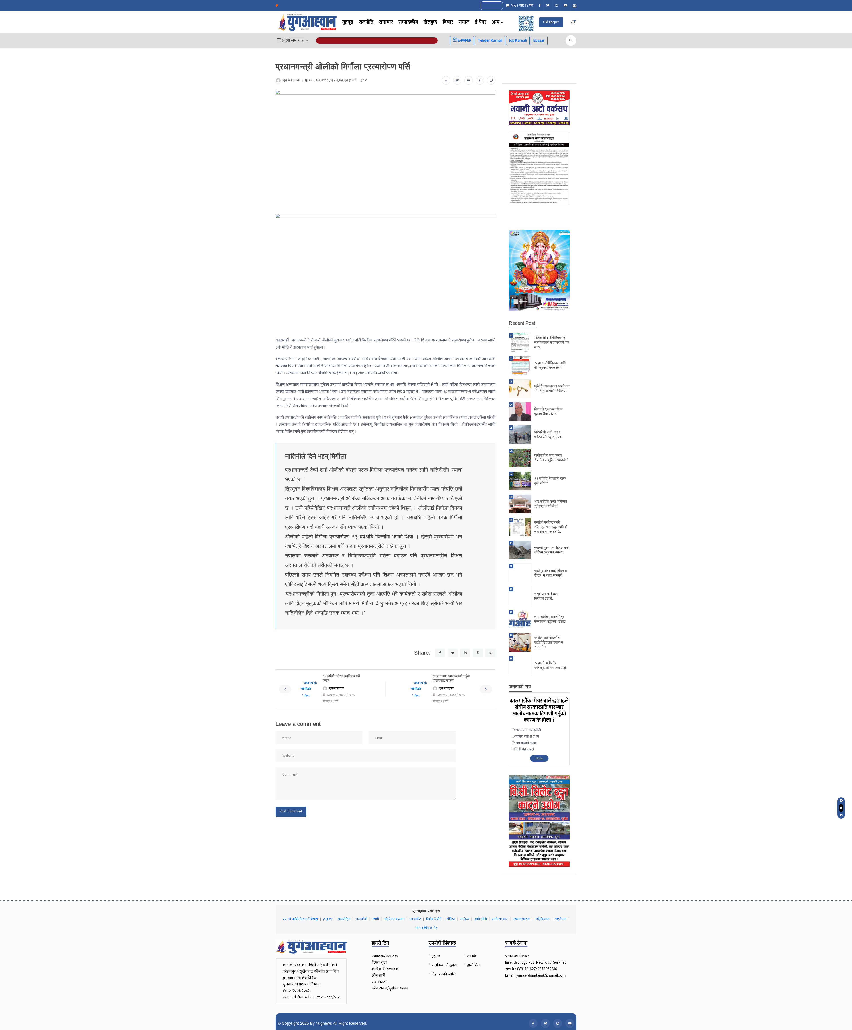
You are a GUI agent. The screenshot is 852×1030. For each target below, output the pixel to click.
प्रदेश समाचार (292, 40)
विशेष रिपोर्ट (433, 919)
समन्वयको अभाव (526, 743)
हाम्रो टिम (473, 965)
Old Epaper (551, 22)
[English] (487, 6)
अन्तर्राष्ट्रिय (343, 919)
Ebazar (539, 40)
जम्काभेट (415, 919)
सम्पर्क (471, 956)
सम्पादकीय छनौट (426, 928)
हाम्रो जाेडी (480, 919)
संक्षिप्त (450, 919)
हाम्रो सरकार (500, 919)
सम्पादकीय (408, 22)
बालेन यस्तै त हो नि (527, 737)
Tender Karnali (490, 40)
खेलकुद (430, 22)
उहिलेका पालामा (394, 919)
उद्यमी (375, 919)
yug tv (327, 919)
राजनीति (366, 22)
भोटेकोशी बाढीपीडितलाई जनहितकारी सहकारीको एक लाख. (551, 342)
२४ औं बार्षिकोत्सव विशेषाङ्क (300, 919)
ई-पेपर (480, 22)
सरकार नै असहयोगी (528, 730)
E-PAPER (464, 40)
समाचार (386, 22)
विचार (448, 22)
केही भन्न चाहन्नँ (524, 749)
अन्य (495, 22)
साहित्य (464, 919)
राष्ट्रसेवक (560, 919)
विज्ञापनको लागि (443, 974)
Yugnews (324, 1023)
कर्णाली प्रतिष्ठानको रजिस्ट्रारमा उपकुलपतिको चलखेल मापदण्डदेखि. (551, 527)
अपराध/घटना (521, 919)
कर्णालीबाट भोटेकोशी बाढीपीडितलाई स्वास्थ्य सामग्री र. (548, 642)
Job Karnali (518, 40)
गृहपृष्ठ (347, 22)
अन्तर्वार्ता (361, 919)
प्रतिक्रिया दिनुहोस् (444, 965)
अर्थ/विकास (542, 919)
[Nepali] (496, 6)
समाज (464, 22)
